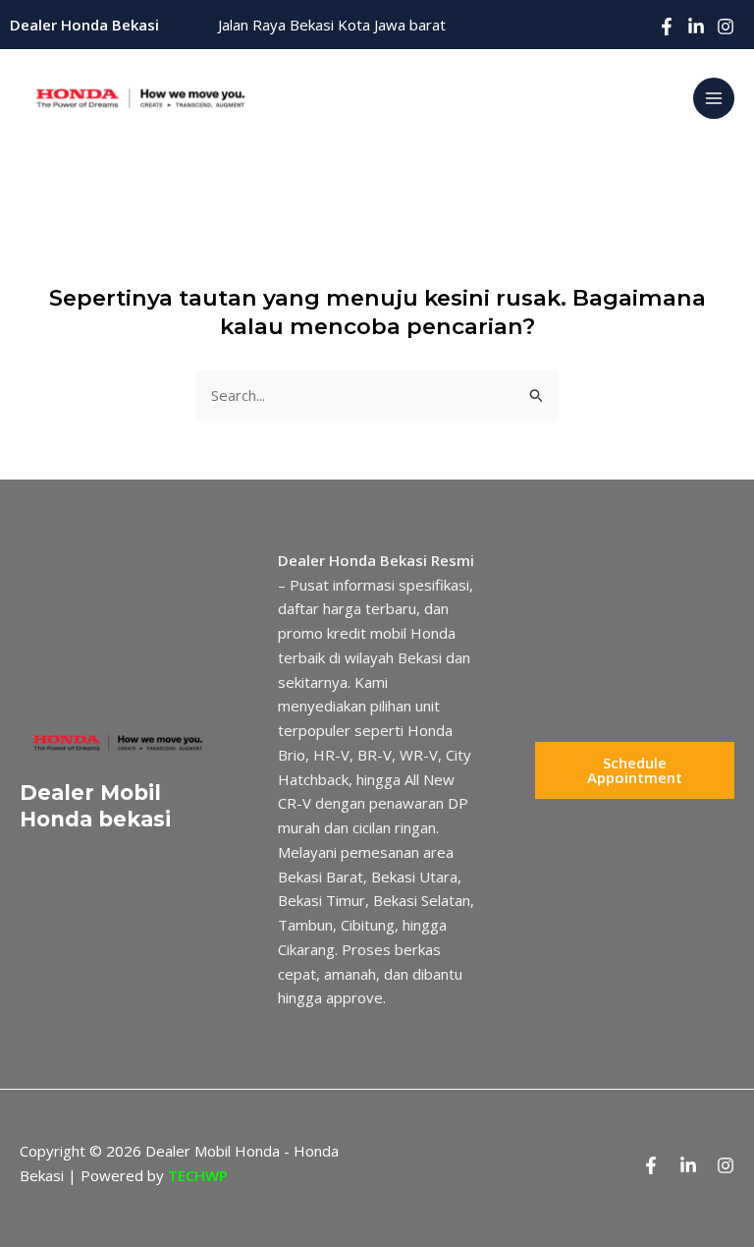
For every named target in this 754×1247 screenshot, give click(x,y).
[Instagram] (725, 26)
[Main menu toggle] (714, 99)
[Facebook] (666, 26)
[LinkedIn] (696, 26)
